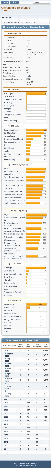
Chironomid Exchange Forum (15, 9)
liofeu (6, 118)
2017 (6, 428)
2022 (6, 410)
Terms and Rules (24, 463)
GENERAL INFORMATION (13, 195)
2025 (6, 399)
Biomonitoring (9, 159)
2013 (6, 442)
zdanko (28, 76)
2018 (6, 424)
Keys (6, 169)
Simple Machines (31, 465)
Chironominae (9, 240)
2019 (6, 420)
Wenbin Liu (8, 295)
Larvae (6, 145)
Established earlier (11, 133)
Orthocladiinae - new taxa (13, 177)
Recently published (11, 130)
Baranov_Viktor (10, 106)
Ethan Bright (8, 102)
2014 (6, 438)
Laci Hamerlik (9, 96)
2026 (6, 350)
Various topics (9, 136)
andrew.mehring (10, 121)
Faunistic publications (12, 142)
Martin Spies (8, 93)
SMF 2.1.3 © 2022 (20, 465)
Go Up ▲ (34, 463)
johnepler (7, 108)
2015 (6, 435)
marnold (7, 328)
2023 (6, 406)
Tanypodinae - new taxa (13, 192)
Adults (6, 151)
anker (6, 331)
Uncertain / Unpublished (13, 139)
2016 (6, 431)
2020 (6, 417)
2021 (6, 413)
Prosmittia (8, 189)
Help (15, 463)
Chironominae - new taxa (13, 185)
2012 (6, 445)
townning (7, 112)
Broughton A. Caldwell (12, 115)
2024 (6, 403)
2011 (6, 449)
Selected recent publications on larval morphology (12, 250)
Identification (9, 148)
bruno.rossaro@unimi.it (13, 99)
